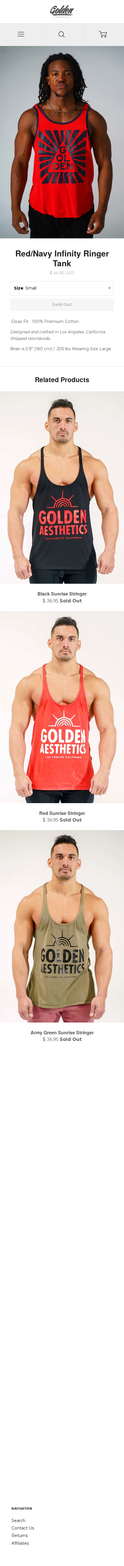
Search (18, 1520)
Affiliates (20, 1543)
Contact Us (23, 1528)
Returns (20, 1535)
